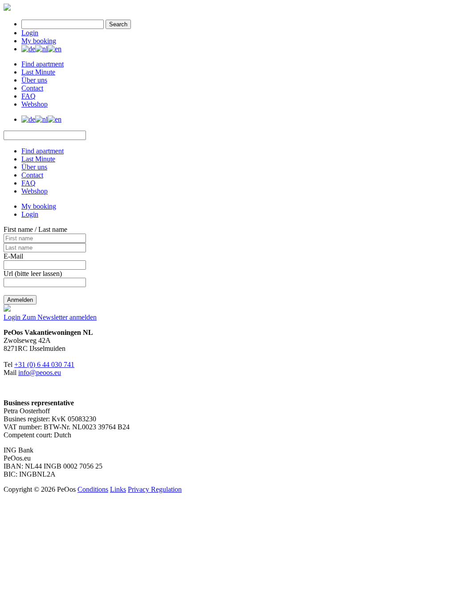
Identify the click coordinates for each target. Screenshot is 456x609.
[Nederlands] (41, 49)
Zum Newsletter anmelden (59, 317)
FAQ (28, 96)
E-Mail (13, 256)
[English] (54, 49)
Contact (32, 88)
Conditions (92, 489)
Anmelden (20, 299)
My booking (38, 41)
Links (118, 489)
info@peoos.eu (39, 372)
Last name (52, 229)
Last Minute (38, 72)
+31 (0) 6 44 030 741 (44, 364)
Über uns (34, 80)
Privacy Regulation (155, 489)
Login (29, 33)
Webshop (34, 104)
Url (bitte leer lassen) (33, 273)
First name (18, 229)
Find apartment (42, 64)
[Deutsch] (28, 49)
